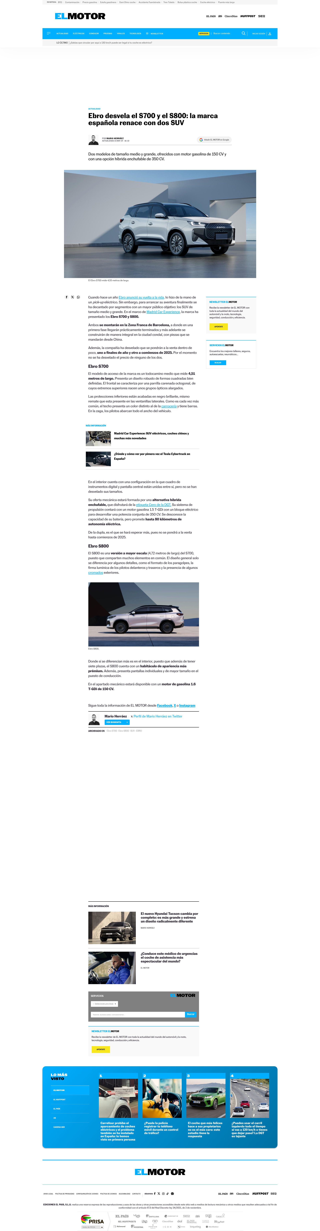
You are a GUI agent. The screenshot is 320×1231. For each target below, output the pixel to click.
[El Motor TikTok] (167, 1194)
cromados (95, 572)
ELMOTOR (59, 1090)
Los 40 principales (138, 1216)
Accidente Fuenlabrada (150, 2)
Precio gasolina (90, 2)
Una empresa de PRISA (92, 1219)
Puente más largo (226, 2)
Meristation (211, 1226)
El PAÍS (122, 1216)
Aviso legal (48, 1194)
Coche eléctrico (208, 2)
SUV (132, 731)
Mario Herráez (115, 138)
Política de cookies (108, 1194)
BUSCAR (218, 363)
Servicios (203, 33)
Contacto (136, 1194)
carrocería (168, 406)
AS (55, 1118)
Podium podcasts (152, 1226)
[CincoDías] (231, 16)
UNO (144, 1221)
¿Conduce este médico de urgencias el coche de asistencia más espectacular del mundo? (169, 957)
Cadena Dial (180, 1221)
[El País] (211, 16)
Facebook (164, 705)
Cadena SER (185, 1216)
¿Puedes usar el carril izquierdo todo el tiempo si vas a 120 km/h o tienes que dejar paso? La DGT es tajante (250, 1129)
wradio (154, 1221)
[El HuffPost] (248, 16)
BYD (60, 2)
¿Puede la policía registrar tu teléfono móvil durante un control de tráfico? (161, 1128)
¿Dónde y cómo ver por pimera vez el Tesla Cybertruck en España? (152, 456)
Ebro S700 (112, 731)
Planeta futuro (204, 1221)
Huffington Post (126, 1221)
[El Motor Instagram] (163, 1194)
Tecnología (135, 33)
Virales (121, 33)
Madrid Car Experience (163, 312)
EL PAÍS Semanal (192, 1221)
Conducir (94, 33)
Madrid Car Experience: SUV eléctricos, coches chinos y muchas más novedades (151, 436)
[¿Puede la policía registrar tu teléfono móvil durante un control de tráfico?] (162, 1117)
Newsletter (156, 34)
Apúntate (101, 1049)
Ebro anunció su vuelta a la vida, (142, 297)
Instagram (187, 705)
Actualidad (62, 33)
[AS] (220, 16)
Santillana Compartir (171, 1216)
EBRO (139, 731)
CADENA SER (59, 1127)
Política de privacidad (64, 1194)
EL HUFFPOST (60, 1099)
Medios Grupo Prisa (92, 1227)
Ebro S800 (123, 731)
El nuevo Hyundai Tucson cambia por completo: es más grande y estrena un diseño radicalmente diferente (169, 917)
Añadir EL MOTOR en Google (216, 140)
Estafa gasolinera (108, 2)
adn (207, 1216)
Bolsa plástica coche (188, 2)
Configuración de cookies (87, 1194)
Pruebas (108, 33)
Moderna (136, 1226)
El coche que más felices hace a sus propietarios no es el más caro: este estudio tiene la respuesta (205, 1129)
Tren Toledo (169, 2)
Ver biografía (113, 722)
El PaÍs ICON (167, 1226)
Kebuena (216, 1221)
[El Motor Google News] (172, 1194)
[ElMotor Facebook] (155, 1194)
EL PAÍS (57, 1109)
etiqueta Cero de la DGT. (153, 505)
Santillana (153, 1216)
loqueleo (195, 1226)
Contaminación (72, 2)
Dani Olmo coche (127, 2)
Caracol (219, 1216)
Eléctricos (78, 33)
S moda (181, 1226)
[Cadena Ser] (261, 16)
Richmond (119, 1226)
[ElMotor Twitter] (159, 1194)
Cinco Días (167, 1221)
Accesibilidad (124, 1194)
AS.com (196, 1216)
